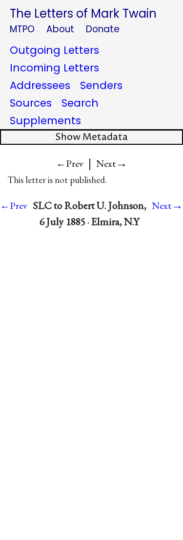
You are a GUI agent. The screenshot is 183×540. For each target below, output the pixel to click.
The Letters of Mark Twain (83, 13)
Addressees (40, 85)
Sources (31, 103)
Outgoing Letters (54, 50)
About (60, 29)
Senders (101, 85)
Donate (103, 29)
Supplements (45, 120)
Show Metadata (91, 137)
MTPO (22, 29)
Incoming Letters (54, 68)
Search (80, 103)
